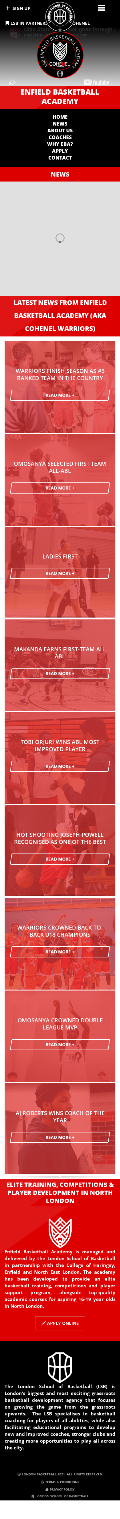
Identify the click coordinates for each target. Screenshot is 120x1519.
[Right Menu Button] (101, 7)
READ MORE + (60, 395)
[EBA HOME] (60, 57)
